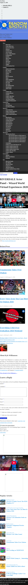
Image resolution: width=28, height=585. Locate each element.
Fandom (5, 67)
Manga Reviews (9, 123)
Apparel (7, 155)
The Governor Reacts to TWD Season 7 (17, 141)
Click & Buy (3, 432)
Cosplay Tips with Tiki (11, 150)
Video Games (8, 88)
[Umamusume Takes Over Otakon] (12, 265)
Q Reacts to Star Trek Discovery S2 (13, 144)
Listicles (7, 56)
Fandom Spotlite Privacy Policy (13, 168)
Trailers (7, 64)
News (4, 43)
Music (7, 78)
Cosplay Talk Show (10, 96)
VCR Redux (8, 143)
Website (2, 404)
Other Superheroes (10, 79)
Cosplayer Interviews (10, 112)
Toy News (8, 62)
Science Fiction (9, 81)
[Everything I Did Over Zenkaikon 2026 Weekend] (12, 323)
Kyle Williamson (12, 191)
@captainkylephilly (18, 370)
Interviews (5, 108)
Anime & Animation (10, 68)
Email (2, 401)
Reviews (4, 115)
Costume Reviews (9, 93)
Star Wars (8, 84)
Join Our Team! (9, 164)
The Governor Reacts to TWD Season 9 (17, 138)
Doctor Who (8, 71)
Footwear (8, 158)
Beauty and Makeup (10, 156)
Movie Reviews (9, 124)
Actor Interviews (9, 109)
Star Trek (8, 82)
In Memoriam (9, 55)
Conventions (5, 102)
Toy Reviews (8, 126)
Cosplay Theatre (9, 97)
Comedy (7, 94)
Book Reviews (9, 117)
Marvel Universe (9, 76)
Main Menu (3, 40)
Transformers (9, 87)
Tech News (8, 61)
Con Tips (8, 103)
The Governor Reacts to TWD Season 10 (17, 137)
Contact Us (5, 7)
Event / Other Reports (10, 53)
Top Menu (2, 0)
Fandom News (9, 50)
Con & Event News (10, 47)
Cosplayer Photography (11, 100)
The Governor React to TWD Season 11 (17, 135)
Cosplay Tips (8, 91)
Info (4, 159)
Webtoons (8, 129)
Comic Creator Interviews (11, 111)
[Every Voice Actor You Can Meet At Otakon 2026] (12, 294)
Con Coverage (9, 52)
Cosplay (4, 90)
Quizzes (7, 59)
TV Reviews (8, 127)
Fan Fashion (5, 153)
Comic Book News (10, 46)
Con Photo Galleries (10, 99)
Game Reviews (9, 121)
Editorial (8, 49)
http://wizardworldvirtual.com (9, 240)
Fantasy (7, 73)
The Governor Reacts (10, 134)
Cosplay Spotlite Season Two (12, 147)
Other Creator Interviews (11, 114)
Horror (7, 74)
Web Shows (5, 132)
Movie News (8, 58)
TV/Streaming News (10, 65)
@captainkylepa (3, 370)
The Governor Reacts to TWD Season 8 (17, 140)
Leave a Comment (21, 191)
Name (2, 399)
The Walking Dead (10, 85)
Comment (2, 386)
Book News (8, 44)
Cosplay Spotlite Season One (12, 146)
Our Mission (8, 162)
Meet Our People (9, 161)
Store (7, 170)
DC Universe (8, 70)
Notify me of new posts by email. (9, 415)
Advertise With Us (7, 5)
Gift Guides (8, 131)
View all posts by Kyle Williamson (8, 373)
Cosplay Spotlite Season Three (12, 149)
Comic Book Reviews (10, 118)
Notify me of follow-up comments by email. (12, 412)
